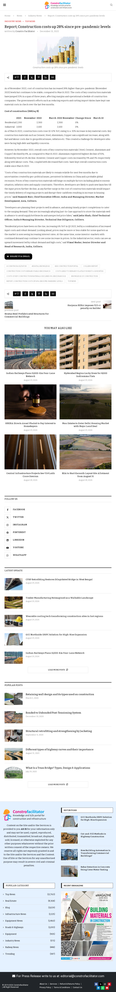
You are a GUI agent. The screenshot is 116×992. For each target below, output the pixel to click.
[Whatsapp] (103, 988)
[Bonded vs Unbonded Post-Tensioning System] (14, 717)
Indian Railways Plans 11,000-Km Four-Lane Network (55, 653)
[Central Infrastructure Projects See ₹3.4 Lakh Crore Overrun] (30, 451)
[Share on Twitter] (32, 77)
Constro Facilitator (25, 31)
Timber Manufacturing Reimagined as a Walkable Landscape (59, 598)
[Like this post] (18, 77)
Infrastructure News (30, 914)
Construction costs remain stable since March (28, 271)
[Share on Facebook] (25, 77)
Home (7, 16)
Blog (30, 907)
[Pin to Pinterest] (39, 77)
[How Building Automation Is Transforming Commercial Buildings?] (69, 854)
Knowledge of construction (84, 276)
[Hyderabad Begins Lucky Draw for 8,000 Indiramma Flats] (85, 351)
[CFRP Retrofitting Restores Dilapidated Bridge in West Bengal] (14, 584)
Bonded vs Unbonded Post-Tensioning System (53, 712)
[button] (64, 926)
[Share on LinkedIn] (45, 77)
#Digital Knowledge (41, 266)
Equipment (30, 934)
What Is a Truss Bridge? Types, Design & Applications (58, 767)
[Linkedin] (98, 988)
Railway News (30, 947)
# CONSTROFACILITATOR (16, 266)
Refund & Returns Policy (70, 984)
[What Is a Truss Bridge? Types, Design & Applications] (14, 772)
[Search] (111, 5)
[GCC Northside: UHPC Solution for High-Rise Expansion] (14, 639)
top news (72, 281)
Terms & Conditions (62, 987)
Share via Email (20, 256)
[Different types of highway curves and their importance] (14, 754)
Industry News (35, 16)
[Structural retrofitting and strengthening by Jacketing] (14, 736)
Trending (30, 954)
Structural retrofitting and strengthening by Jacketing (59, 731)
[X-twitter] (100, 984)
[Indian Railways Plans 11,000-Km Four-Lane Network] (30, 351)
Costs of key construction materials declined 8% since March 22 (36, 276)
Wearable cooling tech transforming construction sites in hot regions (64, 616)
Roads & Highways (30, 927)
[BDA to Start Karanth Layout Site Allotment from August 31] (85, 451)
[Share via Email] (52, 77)
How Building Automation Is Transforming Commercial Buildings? (95, 853)
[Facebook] (96, 984)
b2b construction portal (66, 266)
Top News (30, 894)
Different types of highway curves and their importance (59, 749)
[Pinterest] (109, 984)
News (19, 16)
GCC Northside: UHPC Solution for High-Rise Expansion (56, 634)
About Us (43, 984)
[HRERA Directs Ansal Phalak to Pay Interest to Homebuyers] (30, 401)
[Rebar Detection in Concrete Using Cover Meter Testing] (69, 871)
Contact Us (77, 987)
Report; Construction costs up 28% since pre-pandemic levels (34, 281)
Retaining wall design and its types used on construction (60, 694)
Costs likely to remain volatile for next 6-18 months (79, 271)
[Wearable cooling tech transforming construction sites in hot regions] (14, 621)
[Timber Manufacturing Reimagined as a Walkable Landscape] (14, 602)
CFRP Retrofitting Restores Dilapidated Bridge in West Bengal (59, 579)
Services (53, 984)
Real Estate (30, 901)
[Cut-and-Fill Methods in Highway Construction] (69, 838)
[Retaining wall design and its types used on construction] (14, 699)
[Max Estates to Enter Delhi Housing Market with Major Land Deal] (85, 401)
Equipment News (30, 921)
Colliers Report (90, 266)
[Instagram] (105, 984)
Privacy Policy (45, 987)
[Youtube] (107, 988)
